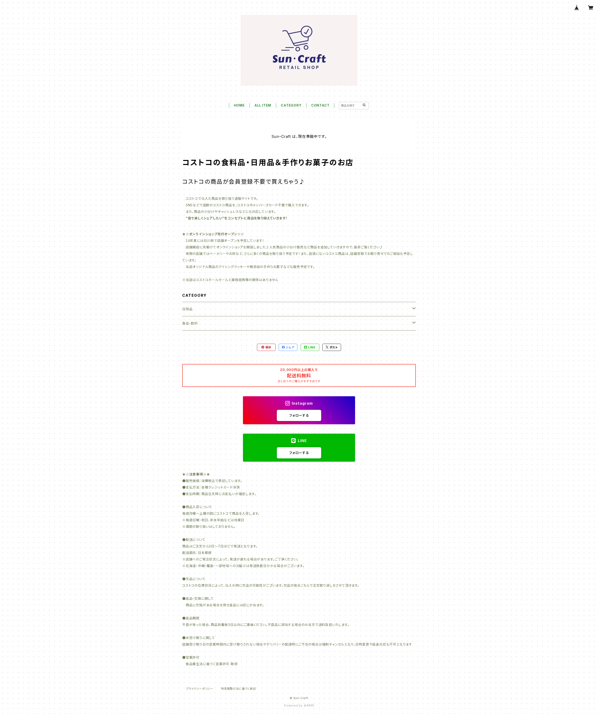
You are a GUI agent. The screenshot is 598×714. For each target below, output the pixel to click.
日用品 (187, 309)
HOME (239, 105)
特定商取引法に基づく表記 (238, 688)
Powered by (294, 705)
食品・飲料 (190, 323)
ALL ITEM (262, 105)
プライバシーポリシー (200, 688)
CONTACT (320, 105)
